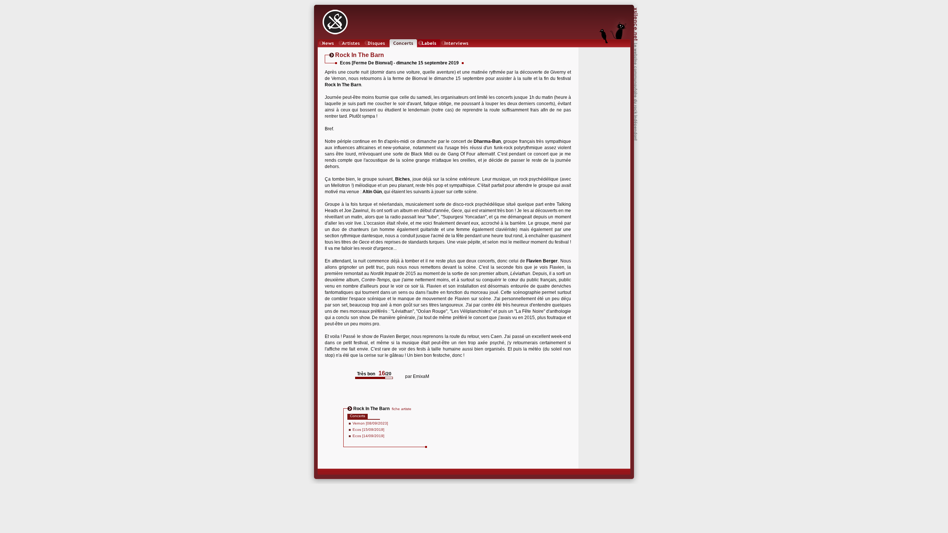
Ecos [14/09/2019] (368, 436)
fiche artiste (401, 409)
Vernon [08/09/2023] (370, 423)
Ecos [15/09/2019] (368, 430)
